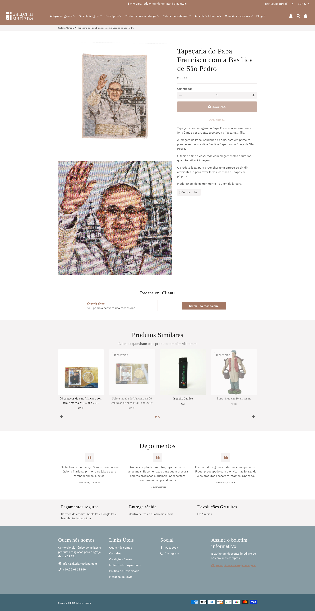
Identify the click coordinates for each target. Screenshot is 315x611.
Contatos (115, 553)
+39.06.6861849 (74, 569)
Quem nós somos (120, 547)
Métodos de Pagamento (125, 565)
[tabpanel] (81, 379)
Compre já (217, 120)
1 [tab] (156, 417)
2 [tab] (159, 417)
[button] (279, 3)
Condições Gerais (120, 559)
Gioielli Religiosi (89, 16)
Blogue (260, 16)
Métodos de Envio (121, 577)
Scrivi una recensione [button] (204, 306)
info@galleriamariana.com (79, 563)
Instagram (172, 553)
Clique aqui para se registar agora (233, 565)
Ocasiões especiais (238, 16)
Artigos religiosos (61, 16)
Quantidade (184, 89)
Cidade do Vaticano (176, 16)
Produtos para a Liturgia (141, 16)
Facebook (171, 547)
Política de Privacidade (124, 571)
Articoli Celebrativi (207, 16)
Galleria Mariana (66, 27)
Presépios (112, 16)
